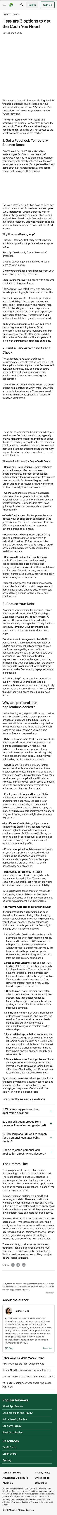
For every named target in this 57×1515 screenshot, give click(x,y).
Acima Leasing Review (14, 1419)
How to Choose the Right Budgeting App (23, 1363)
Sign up (47, 4)
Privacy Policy (42, 1472)
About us (7, 1482)
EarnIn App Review (12, 1432)
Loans (16, 14)
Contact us (41, 1482)
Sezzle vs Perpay (11, 1425)
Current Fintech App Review (17, 1412)
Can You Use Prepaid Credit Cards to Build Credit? (28, 1376)
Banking (6, 1460)
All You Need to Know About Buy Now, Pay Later (27, 1370)
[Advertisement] (28, 66)
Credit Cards (9, 1447)
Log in (32, 4)
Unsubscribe (42, 1477)
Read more (50, 1293)
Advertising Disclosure (15, 1477)
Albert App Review (12, 1406)
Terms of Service (11, 1472)
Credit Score (9, 1453)
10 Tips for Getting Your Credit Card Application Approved (27, 1384)
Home (5, 14)
